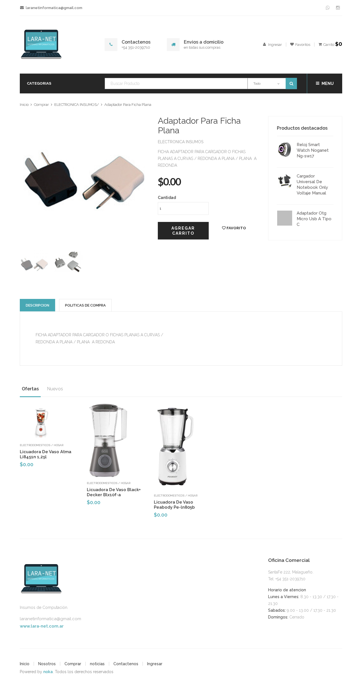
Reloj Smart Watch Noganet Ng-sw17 (313, 150)
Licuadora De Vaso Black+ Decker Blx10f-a (114, 492)
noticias (97, 664)
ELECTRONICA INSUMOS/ (76, 104)
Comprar (41, 104)
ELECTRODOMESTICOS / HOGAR (41, 445)
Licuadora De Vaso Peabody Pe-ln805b (174, 505)
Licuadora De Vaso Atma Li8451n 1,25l (45, 454)
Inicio (24, 104)
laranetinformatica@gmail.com (50, 618)
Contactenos (125, 664)
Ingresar (154, 664)
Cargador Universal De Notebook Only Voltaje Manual (312, 185)
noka (48, 671)
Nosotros (47, 664)
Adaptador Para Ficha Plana (127, 104)
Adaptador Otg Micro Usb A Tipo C (314, 219)
